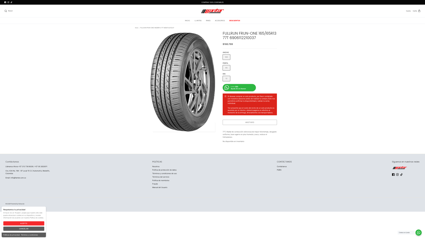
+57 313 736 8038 (25, 166)
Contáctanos (282, 166)
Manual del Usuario (159, 187)
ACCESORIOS (220, 20)
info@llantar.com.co (18, 178)
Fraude (155, 184)
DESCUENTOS (234, 20)
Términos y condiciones (29, 235)
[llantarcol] (212, 11)
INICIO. (187, 20)
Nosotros (155, 166)
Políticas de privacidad (11, 235)
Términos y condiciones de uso (164, 173)
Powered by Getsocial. (18, 204)
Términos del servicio (160, 177)
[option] (183, 82)
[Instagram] (8, 2)
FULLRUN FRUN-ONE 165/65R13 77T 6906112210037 (157, 28)
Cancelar (24, 229)
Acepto (23, 223)
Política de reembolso (160, 180)
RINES (208, 20)
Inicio (136, 28)
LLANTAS (198, 20)
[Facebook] (5, 2)
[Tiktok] (11, 2)
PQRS (279, 170)
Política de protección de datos (164, 170)
